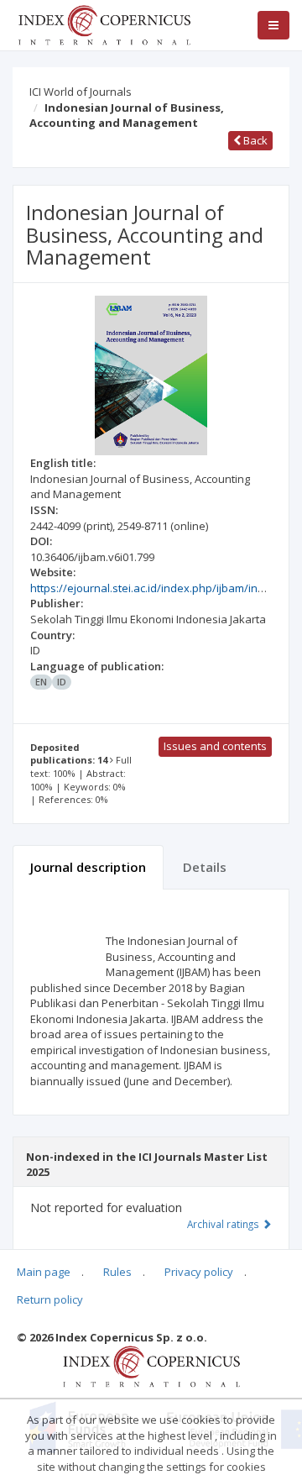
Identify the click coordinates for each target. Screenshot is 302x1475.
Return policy (50, 1299)
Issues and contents (215, 745)
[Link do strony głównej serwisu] (104, 23)
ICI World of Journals (80, 91)
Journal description (88, 866)
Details (204, 866)
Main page (43, 1271)
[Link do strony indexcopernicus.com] (151, 1365)
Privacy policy (198, 1271)
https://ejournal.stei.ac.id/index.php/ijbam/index (153, 588)
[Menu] (273, 25)
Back (254, 140)
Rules (117, 1271)
